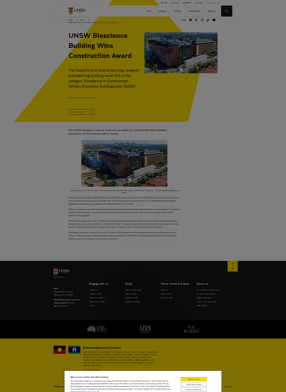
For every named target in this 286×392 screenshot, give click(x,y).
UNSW (70, 20)
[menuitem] (149, 11)
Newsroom (164, 290)
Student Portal (131, 298)
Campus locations (204, 298)
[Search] (226, 11)
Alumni (92, 305)
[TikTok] (208, 20)
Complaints (228, 387)
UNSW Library (202, 305)
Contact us (93, 290)
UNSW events (166, 294)
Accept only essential (193, 384)
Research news (166, 298)
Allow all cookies (194, 379)
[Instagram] (202, 20)
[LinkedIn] (190, 20)
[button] (81, 112)
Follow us (59, 386)
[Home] (77, 11)
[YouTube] (214, 20)
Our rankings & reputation (208, 290)
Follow (184, 20)
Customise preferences (193, 389)
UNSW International (133, 290)
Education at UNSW (97, 302)
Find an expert (95, 294)
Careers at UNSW (96, 298)
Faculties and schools (206, 294)
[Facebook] (196, 20)
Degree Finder (131, 294)
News (83, 20)
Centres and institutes (206, 302)
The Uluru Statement (91, 370)
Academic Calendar (132, 302)
